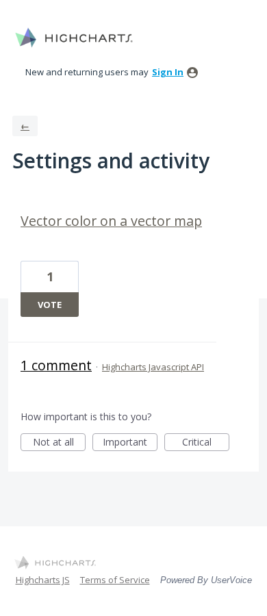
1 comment (56, 365)
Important (130, 443)
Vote (50, 304)
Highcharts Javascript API (153, 367)
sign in (167, 72)
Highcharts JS (43, 580)
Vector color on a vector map (111, 220)
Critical (205, 443)
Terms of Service (115, 580)
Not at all (59, 443)
